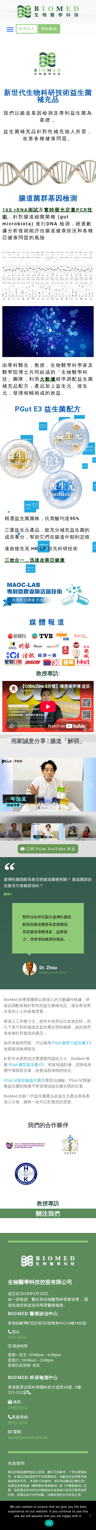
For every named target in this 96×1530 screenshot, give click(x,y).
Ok (49, 1523)
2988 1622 (17, 1407)
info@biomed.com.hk (28, 1437)
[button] (10, 29)
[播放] (48, 785)
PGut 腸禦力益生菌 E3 (71, 1043)
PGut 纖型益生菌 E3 (26, 1064)
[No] (90, 1515)
